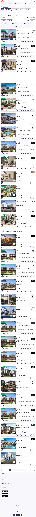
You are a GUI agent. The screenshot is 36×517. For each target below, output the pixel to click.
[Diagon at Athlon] (18, 386)
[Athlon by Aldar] (18, 299)
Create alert (10, 20)
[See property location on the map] (14, 39)
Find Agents (21, 3)
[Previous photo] (1, 35)
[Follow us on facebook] (17, 515)
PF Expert (4, 487)
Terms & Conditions (18, 500)
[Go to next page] (34, 470)
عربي (15, 511)
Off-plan (30, 17)
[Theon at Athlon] (18, 119)
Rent (5, 3)
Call (18, 41)
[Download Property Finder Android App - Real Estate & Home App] (5, 493)
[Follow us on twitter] (19, 515)
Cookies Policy (18, 505)
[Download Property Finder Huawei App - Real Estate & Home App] (5, 496)
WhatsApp (28, 41)
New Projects (10, 3)
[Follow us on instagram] (14, 515)
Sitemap (18, 507)
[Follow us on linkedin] (21, 515)
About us (3, 479)
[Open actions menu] (34, 41)
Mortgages (26, 3)
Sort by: (28, 20)
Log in (33, 1)
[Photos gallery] (8, 34)
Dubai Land (5, 6)
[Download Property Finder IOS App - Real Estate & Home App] (5, 491)
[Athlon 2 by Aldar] (18, 206)
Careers (3, 481)
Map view (3, 20)
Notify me (29, 230)
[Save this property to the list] (32, 41)
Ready (34, 17)
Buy (2, 3)
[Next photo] (15, 35)
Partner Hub (4, 485)
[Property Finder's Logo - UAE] (4, 1)
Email (23, 41)
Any (27, 17)
